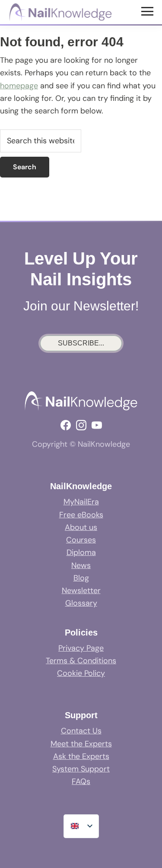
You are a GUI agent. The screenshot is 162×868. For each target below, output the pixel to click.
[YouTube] (97, 425)
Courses (81, 540)
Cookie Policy (81, 673)
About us (81, 527)
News (81, 565)
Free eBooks (81, 515)
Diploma (81, 552)
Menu (148, 10)
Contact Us (81, 731)
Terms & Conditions (81, 660)
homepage (19, 86)
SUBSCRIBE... (81, 343)
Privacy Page (81, 648)
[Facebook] (65, 425)
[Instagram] (81, 425)
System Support (81, 769)
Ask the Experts (81, 756)
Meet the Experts (81, 744)
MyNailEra (81, 502)
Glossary (81, 603)
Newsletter (81, 590)
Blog (81, 578)
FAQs (81, 781)
